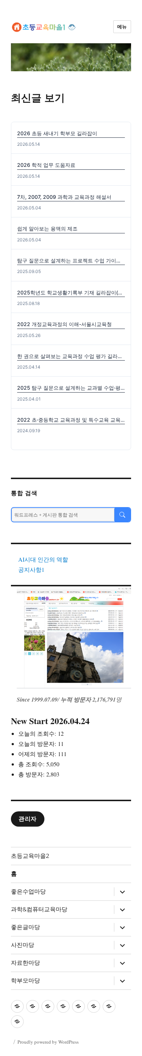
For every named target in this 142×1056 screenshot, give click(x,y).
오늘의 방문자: (38, 743)
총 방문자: (32, 774)
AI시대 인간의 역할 (43, 559)
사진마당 (22, 944)
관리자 (28, 818)
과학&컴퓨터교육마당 (39, 909)
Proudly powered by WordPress (48, 1042)
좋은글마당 (25, 927)
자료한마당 (25, 962)
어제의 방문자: (38, 754)
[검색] (122, 515)
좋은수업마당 (28, 891)
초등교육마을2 (30, 855)
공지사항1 (31, 569)
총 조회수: (32, 764)
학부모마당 (25, 980)
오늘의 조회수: (38, 733)
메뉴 (122, 26)
